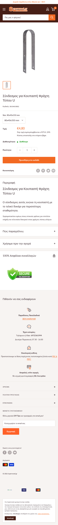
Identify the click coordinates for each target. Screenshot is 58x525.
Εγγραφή (11, 431)
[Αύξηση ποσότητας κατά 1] (34, 150)
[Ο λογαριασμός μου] (47, 9)
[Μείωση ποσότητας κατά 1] (20, 150)
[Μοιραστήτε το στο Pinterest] (43, 171)
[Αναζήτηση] (52, 17)
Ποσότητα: (7, 150)
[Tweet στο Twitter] (48, 171)
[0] (53, 9)
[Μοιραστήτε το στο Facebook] (38, 171)
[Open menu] (4, 9)
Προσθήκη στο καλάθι (29, 160)
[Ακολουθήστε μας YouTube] (15, 452)
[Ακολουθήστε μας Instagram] (10, 452)
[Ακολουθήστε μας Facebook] (4, 452)
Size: (11, 115)
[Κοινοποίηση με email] (53, 171)
